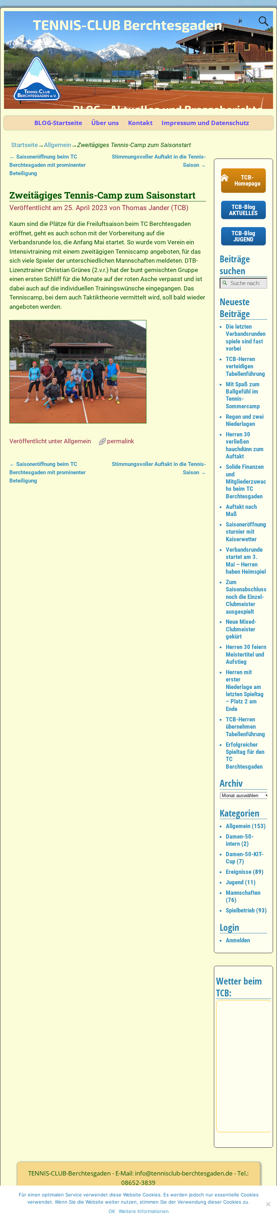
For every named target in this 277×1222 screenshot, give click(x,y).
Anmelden (238, 940)
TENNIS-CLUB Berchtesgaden (127, 24)
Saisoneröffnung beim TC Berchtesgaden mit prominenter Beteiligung (47, 165)
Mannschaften (243, 892)
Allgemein (57, 144)
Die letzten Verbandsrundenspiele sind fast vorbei (245, 337)
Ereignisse (238, 871)
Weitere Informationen (144, 1211)
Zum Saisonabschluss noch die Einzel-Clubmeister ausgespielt (246, 596)
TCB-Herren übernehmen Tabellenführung (245, 727)
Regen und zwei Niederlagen (245, 420)
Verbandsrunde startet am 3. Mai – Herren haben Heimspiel (246, 560)
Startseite (24, 144)
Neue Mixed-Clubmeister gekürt (241, 629)
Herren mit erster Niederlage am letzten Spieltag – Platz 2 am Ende (245, 690)
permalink (120, 441)
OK (112, 1211)
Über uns (105, 123)
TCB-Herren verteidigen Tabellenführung (245, 366)
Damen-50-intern (240, 840)
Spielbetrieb (240, 910)
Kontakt (140, 123)
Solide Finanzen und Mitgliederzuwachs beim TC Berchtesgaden (246, 481)
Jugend (234, 882)
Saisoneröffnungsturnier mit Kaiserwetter (246, 532)
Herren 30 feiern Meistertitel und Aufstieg (246, 654)
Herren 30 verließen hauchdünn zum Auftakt (245, 445)
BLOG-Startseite (58, 123)
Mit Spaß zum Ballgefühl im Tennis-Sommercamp (243, 395)
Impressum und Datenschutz (205, 123)
